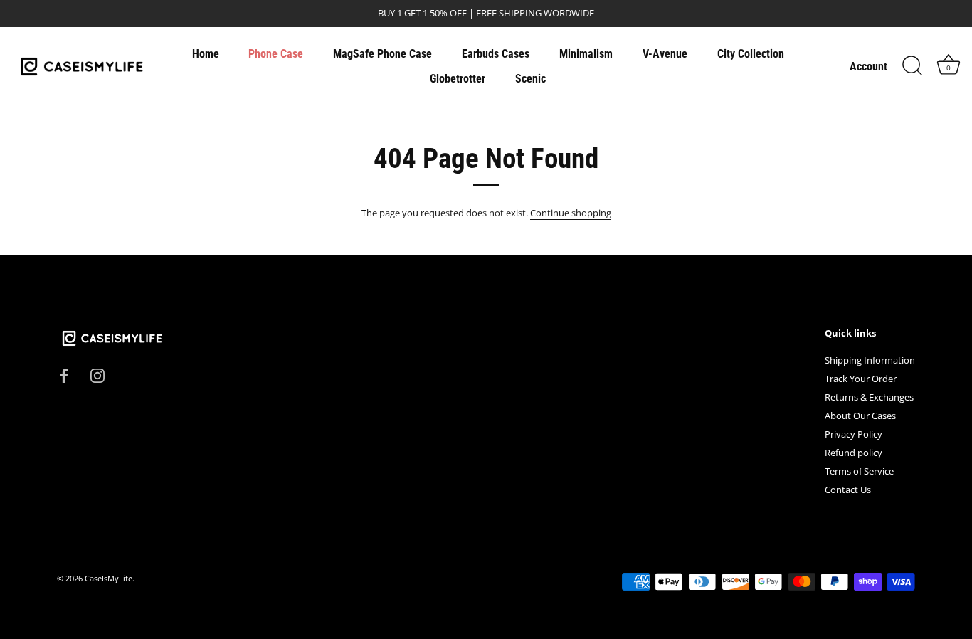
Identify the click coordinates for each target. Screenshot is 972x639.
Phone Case (275, 53)
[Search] (912, 66)
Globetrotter (457, 78)
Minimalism (586, 53)
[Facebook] (64, 374)
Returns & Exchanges (869, 397)
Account (868, 66)
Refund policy (853, 452)
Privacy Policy (853, 434)
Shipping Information (870, 360)
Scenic (530, 78)
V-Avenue (665, 53)
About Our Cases (860, 415)
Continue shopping (570, 212)
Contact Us (848, 489)
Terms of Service (859, 471)
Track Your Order (861, 378)
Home (205, 53)
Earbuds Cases (495, 53)
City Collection (750, 53)
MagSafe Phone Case (382, 53)
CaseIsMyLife (108, 578)
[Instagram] (97, 374)
